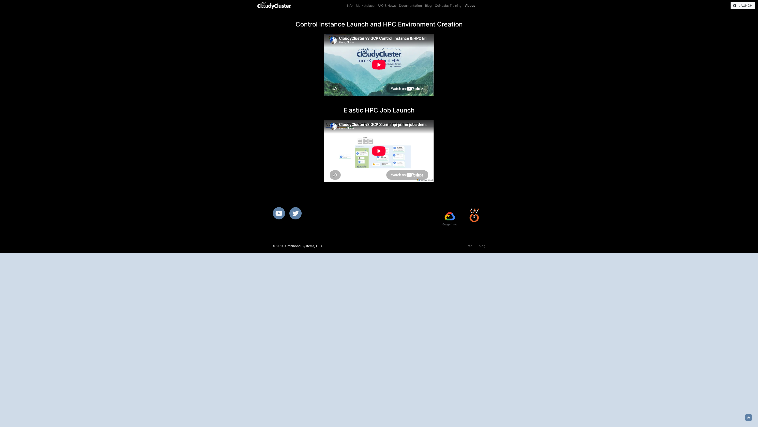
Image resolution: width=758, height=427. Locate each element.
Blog (428, 6)
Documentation (410, 6)
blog (482, 246)
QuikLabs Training (448, 6)
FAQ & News (387, 6)
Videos (470, 6)
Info (350, 6)
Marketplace (365, 6)
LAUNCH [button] (745, 6)
